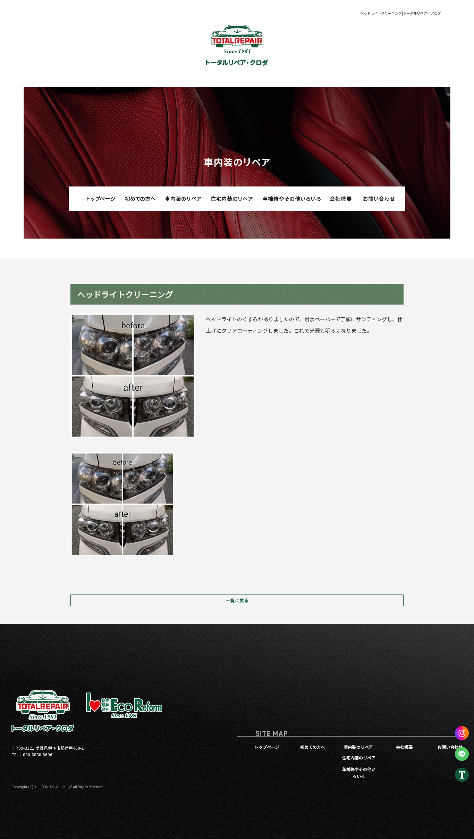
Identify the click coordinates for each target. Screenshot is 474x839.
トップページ (95, 198)
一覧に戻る (237, 600)
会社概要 (337, 198)
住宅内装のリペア (232, 198)
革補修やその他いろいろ (291, 198)
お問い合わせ (379, 198)
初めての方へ (140, 198)
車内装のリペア (181, 198)
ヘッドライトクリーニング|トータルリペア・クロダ (400, 13)
